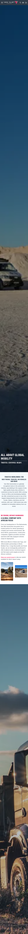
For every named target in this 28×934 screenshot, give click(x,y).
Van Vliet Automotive (11, 2)
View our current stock (7, 557)
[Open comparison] (23, 2)
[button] (20, 2)
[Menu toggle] (2, 2)
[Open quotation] (26, 2)
